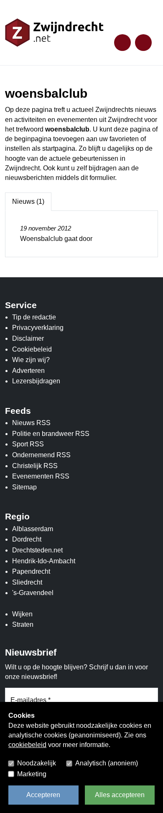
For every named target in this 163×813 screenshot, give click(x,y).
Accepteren (43, 794)
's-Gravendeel (32, 592)
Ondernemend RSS (41, 454)
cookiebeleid (27, 744)
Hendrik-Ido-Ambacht (43, 561)
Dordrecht (26, 539)
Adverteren (28, 370)
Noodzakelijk (36, 763)
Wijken (22, 614)
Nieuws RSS (31, 422)
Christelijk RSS (35, 465)
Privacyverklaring (38, 327)
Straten (22, 624)
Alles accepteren (120, 794)
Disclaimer (28, 338)
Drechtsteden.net (37, 550)
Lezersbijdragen (36, 381)
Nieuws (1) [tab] (28, 201)
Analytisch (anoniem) (106, 763)
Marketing (31, 774)
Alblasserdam (32, 528)
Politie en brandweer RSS (50, 433)
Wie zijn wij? (31, 359)
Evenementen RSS (40, 476)
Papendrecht (31, 571)
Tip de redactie (34, 317)
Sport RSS (28, 444)
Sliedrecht (27, 582)
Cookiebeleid (32, 349)
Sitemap (24, 487)
